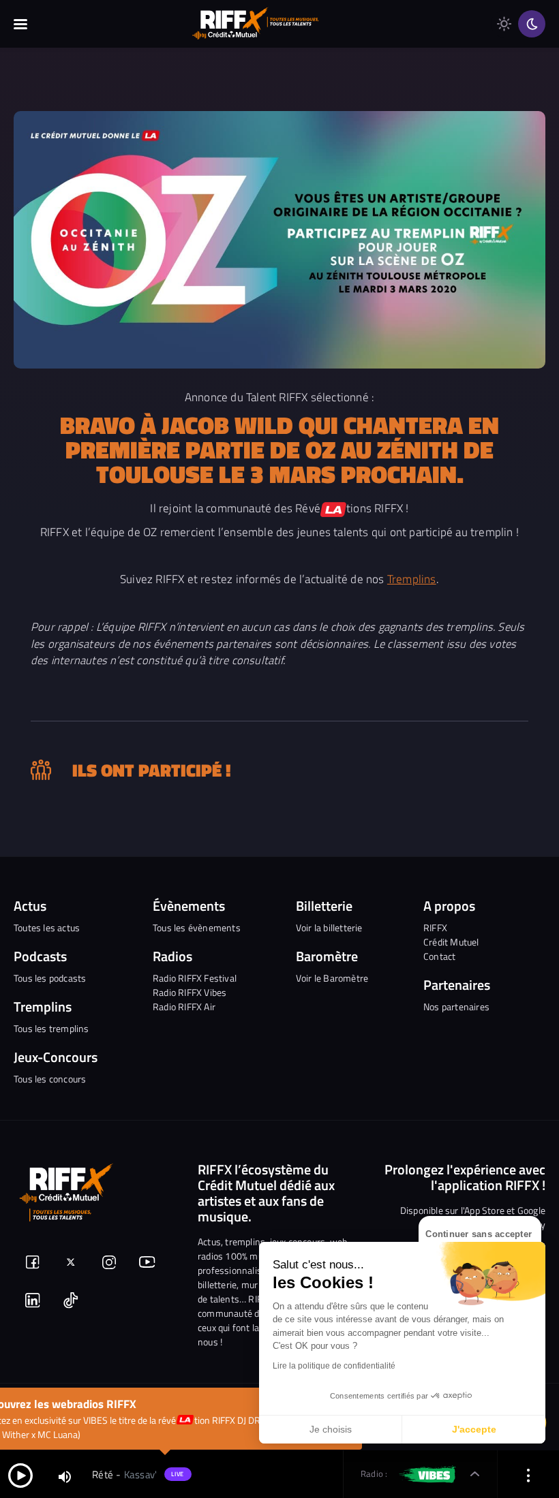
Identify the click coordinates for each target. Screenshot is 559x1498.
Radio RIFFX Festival (195, 978)
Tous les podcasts (50, 978)
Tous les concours (50, 1079)
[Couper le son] (65, 1476)
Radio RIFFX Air (184, 1006)
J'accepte (474, 1429)
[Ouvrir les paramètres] (528, 1474)
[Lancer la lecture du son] (20, 1474)
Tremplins (411, 578)
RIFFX (435, 927)
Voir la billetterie (329, 927)
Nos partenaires (456, 1006)
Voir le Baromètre (332, 978)
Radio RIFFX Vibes (189, 992)
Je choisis (330, 1429)
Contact (439, 956)
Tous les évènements (197, 927)
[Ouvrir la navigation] (20, 23)
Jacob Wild (227, 424)
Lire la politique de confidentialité (334, 1366)
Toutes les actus (47, 927)
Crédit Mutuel (451, 942)
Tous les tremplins (51, 1028)
